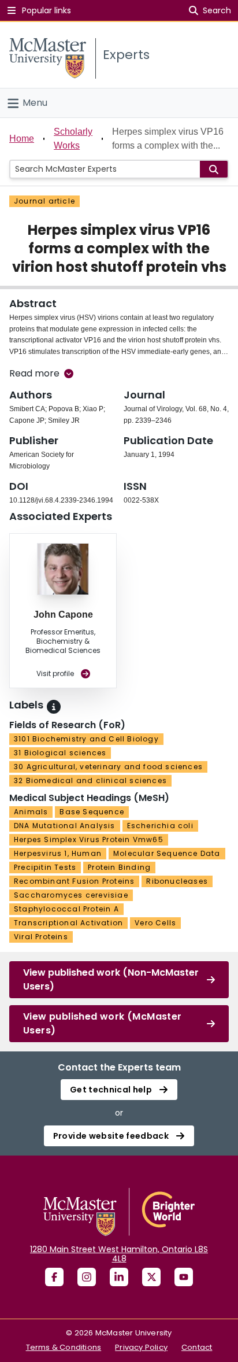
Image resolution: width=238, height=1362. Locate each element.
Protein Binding (119, 867)
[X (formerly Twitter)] (151, 1277)
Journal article (44, 201)
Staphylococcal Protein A (66, 909)
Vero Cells (155, 923)
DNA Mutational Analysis (65, 826)
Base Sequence (92, 812)
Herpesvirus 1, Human (58, 853)
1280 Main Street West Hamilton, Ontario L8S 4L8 (119, 1254)
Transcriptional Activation (68, 923)
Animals (31, 812)
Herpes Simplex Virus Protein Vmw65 (88, 839)
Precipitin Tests (45, 867)
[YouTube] (183, 1277)
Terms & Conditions (64, 1347)
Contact (196, 1347)
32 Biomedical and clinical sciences (90, 780)
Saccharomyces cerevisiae (71, 895)
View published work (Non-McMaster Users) (111, 979)
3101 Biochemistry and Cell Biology (86, 739)
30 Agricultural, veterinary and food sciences (108, 767)
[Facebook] (54, 1277)
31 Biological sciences (60, 753)
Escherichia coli (160, 826)
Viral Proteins (41, 937)
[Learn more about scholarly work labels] (54, 707)
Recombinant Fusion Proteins (74, 881)
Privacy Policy (141, 1347)
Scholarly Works (73, 138)
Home (21, 138)
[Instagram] (86, 1277)
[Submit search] (214, 169)
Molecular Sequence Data (167, 853)
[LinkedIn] (119, 1277)
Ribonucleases (177, 881)
